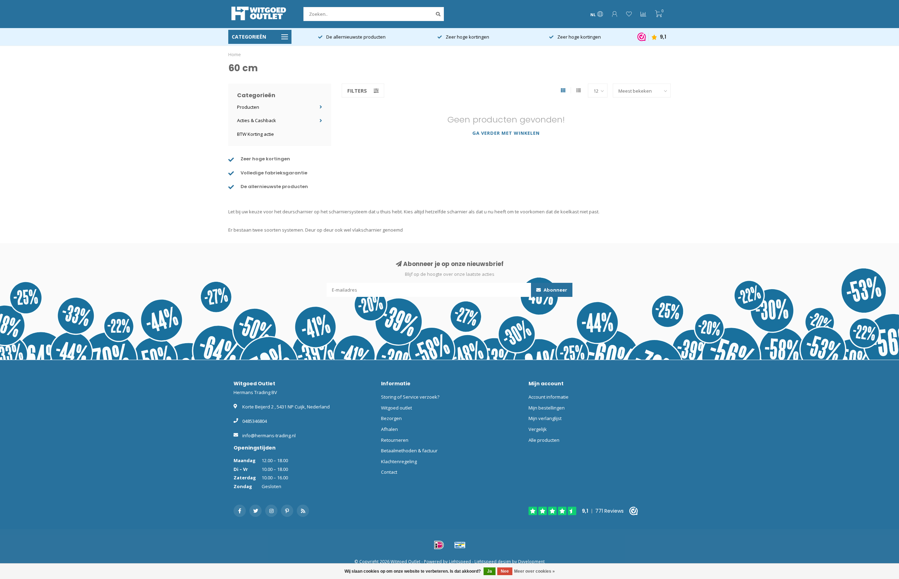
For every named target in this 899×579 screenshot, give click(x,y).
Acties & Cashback (256, 120)
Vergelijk (538, 429)
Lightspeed (460, 561)
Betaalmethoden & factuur (409, 450)
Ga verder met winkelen (506, 133)
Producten (248, 107)
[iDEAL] (439, 545)
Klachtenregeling (399, 461)
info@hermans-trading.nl (269, 435)
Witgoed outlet (396, 408)
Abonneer (555, 290)
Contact (389, 472)
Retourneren (394, 440)
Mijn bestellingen (547, 408)
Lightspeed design (492, 561)
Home (234, 54)
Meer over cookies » (534, 571)
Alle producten (544, 440)
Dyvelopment (531, 561)
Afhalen (389, 429)
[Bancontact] (460, 545)
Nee (505, 571)
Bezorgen (391, 418)
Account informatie (549, 397)
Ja (489, 571)
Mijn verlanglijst (545, 418)
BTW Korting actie (255, 134)
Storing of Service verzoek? (410, 397)
